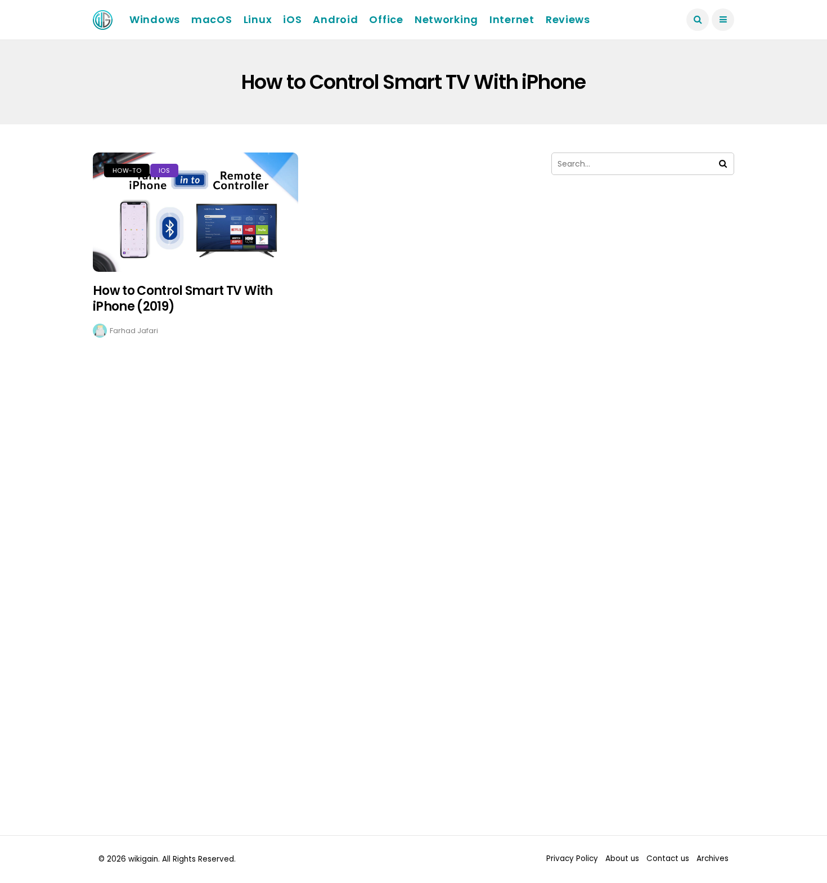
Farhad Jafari (134, 330)
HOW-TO (127, 170)
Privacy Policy (572, 858)
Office (386, 19)
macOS (211, 19)
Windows (154, 19)
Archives (712, 858)
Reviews (568, 19)
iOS (292, 19)
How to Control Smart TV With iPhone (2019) (183, 299)
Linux (258, 19)
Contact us (667, 858)
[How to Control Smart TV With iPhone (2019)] (195, 212)
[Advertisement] (642, 302)
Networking (446, 19)
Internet (511, 19)
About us (622, 858)
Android (335, 19)
